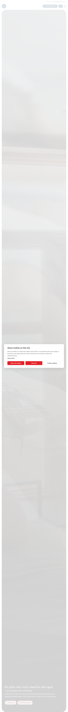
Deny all (33, 363)
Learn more (11, 358)
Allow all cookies (16, 363)
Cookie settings (52, 363)
